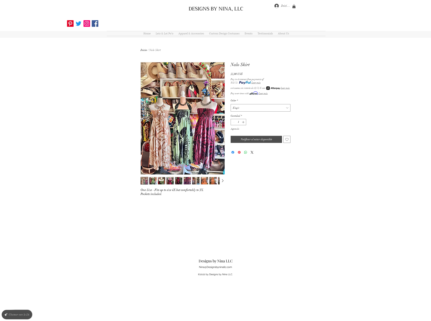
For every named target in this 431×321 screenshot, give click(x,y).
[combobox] (260, 108)
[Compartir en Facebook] (233, 152)
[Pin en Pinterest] (239, 152)
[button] (294, 6)
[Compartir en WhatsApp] (246, 152)
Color (234, 100)
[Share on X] (252, 152)
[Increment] (243, 122)
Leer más (256, 82)
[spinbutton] (238, 122)
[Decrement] (233, 122)
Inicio (144, 50)
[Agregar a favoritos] (286, 139)
